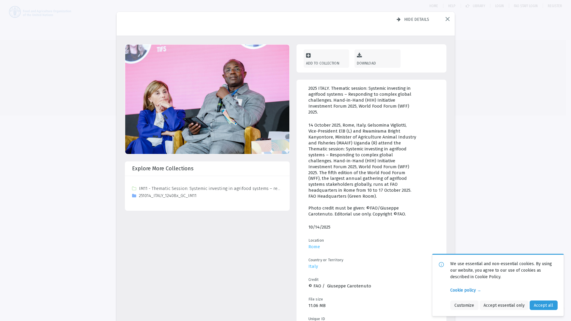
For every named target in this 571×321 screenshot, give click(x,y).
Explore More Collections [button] (163, 168)
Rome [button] (314, 246)
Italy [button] (313, 266)
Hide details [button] (416, 19)
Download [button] (366, 63)
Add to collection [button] (322, 63)
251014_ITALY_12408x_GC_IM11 (168, 195)
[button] (447, 19)
